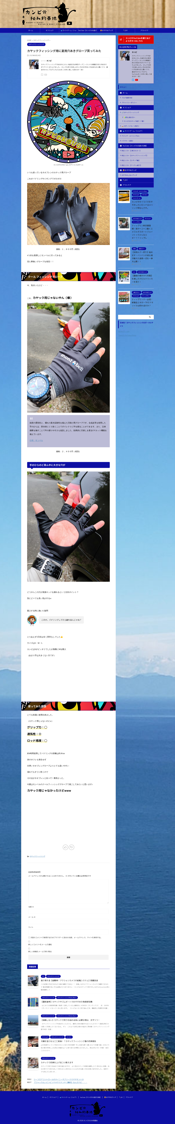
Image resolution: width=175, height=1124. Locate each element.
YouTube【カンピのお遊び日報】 (87, 31)
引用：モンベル (36, 440)
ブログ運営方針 (127, 98)
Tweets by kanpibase (127, 335)
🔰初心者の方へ (129, 117)
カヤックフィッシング (37, 856)
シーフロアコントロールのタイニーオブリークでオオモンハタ (59, 1079)
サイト (30, 927)
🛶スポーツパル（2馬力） (131, 126)
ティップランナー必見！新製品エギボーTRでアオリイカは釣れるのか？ (142, 302)
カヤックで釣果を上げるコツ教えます (57, 1062)
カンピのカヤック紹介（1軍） (134, 121)
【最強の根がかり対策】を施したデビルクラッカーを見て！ (142, 278)
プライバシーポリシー (129, 103)
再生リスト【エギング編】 (131, 160)
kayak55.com (123, 331)
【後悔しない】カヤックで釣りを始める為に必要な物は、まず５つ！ (70, 1020)
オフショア (49, 30)
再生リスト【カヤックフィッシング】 (135, 155)
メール (31, 917)
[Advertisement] (68, 682)
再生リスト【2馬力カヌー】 (131, 151)
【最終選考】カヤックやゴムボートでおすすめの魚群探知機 (66, 1001)
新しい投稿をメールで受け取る (40, 951)
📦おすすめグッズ (106, 30)
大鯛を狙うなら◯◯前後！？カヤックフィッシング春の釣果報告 (68, 1041)
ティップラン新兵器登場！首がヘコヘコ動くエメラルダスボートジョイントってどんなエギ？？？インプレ (142, 231)
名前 (31, 907)
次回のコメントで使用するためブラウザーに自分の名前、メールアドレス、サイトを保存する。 (66, 937)
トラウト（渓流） (128, 141)
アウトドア (144, 30)
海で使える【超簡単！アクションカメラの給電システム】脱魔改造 (69, 980)
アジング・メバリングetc (131, 136)
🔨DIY (125, 30)
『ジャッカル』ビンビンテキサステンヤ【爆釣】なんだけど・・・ (60, 1082)
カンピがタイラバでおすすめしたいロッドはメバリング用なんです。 (142, 204)
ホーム (30, 30)
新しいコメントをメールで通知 (40, 944)
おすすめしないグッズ (129, 175)
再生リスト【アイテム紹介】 (132, 165)
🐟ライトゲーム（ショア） (68, 31)
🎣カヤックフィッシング (130, 112)
